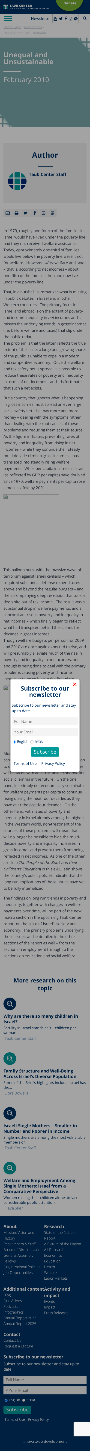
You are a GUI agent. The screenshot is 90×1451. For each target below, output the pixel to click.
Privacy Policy (53, 763)
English (22, 741)
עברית (39, 741)
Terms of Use (25, 763)
